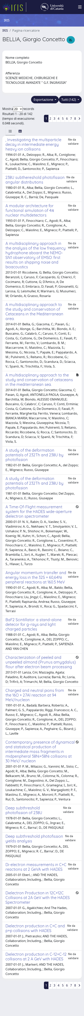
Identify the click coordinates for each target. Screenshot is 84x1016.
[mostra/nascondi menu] (80, 7)
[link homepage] (14, 7)
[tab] (10, 131)
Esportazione (44, 99)
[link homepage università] (52, 7)
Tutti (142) (69, 99)
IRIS (5, 30)
